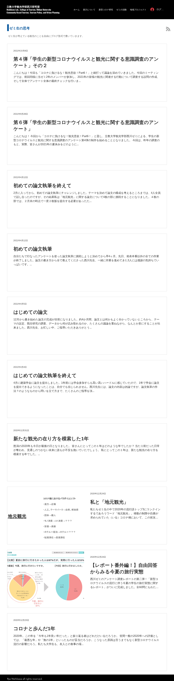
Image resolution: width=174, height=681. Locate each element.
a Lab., (17, 9)
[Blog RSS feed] (168, 29)
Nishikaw (10, 9)
